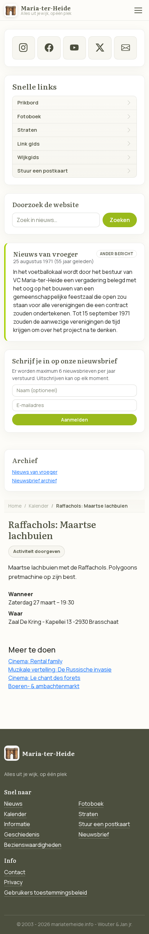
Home (14, 505)
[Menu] (138, 10)
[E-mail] (125, 47)
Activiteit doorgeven (36, 551)
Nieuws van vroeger (35, 472)
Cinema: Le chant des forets (44, 678)
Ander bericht (117, 253)
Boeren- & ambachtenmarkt (43, 686)
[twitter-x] (99, 47)
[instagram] (23, 47)
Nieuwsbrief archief (34, 480)
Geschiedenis (22, 834)
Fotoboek (91, 803)
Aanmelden (74, 419)
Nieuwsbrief (94, 834)
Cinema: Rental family (35, 661)
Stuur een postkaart (104, 824)
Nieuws (13, 803)
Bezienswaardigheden (32, 845)
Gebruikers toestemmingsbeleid (45, 892)
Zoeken (119, 220)
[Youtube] (74, 47)
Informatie (17, 824)
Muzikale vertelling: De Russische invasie (60, 669)
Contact (14, 872)
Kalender (39, 505)
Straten (88, 814)
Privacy (13, 882)
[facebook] (48, 47)
